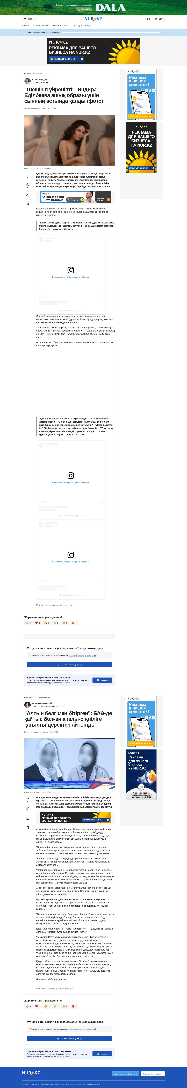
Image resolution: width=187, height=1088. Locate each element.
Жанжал (66, 26)
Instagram (62, 208)
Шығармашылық (43, 26)
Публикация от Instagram (70, 310)
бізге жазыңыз (66, 605)
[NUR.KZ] (93, 19)
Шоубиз (26, 26)
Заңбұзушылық (43, 697)
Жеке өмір (56, 26)
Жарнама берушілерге (153, 1074)
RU (148, 19)
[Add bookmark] (28, 204)
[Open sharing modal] (27, 195)
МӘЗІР (31, 19)
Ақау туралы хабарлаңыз (125, 1074)
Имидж (87, 26)
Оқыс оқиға (77, 26)
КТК (64, 807)
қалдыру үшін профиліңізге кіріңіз (82, 655)
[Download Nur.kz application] (93, 7)
